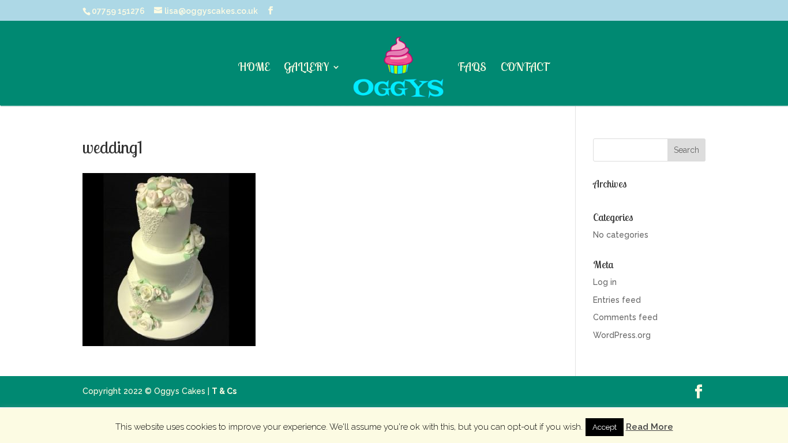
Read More (649, 427)
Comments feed (625, 317)
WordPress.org (622, 335)
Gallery (306, 68)
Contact (525, 68)
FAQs (472, 68)
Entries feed (617, 300)
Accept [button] (604, 427)
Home (253, 68)
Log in (605, 282)
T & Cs (224, 391)
